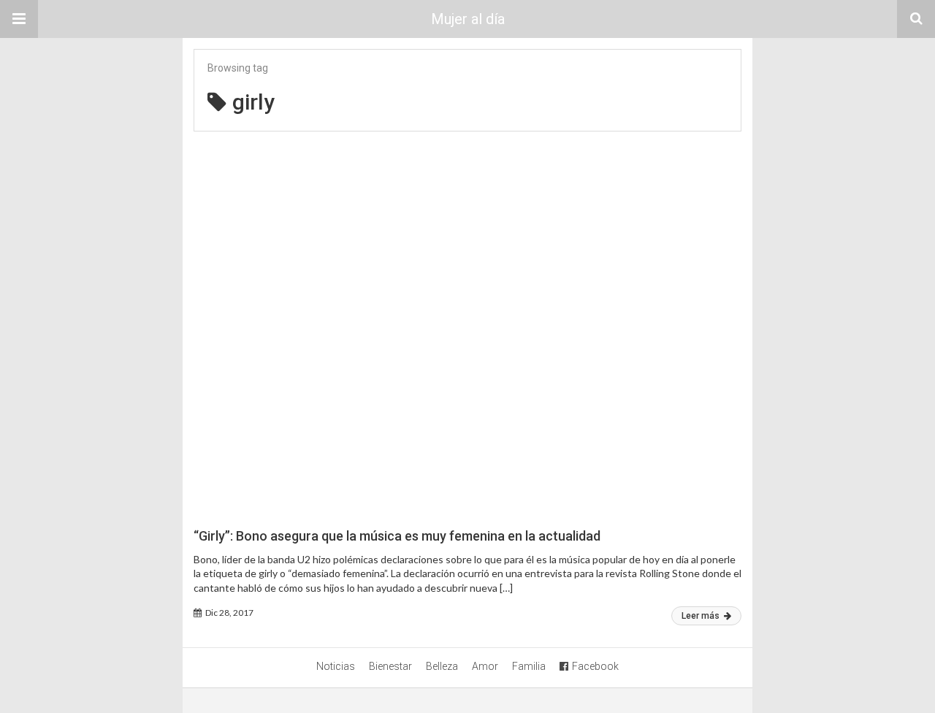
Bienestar (390, 666)
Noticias (335, 666)
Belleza (442, 666)
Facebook (595, 666)
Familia (529, 666)
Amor (485, 666)
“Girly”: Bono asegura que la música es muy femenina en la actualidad (397, 536)
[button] (19, 19)
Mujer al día (468, 19)
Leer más (702, 616)
